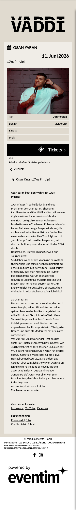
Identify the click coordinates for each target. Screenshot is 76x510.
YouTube (30, 408)
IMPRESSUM (10, 443)
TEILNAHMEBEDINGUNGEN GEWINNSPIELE (26, 448)
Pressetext (17, 420)
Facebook (42, 408)
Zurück (19, 169)
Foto (28, 420)
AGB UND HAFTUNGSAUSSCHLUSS (22, 445)
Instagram (17, 408)
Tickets (54, 150)
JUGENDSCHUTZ (56, 443)
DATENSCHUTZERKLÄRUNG (32, 443)
